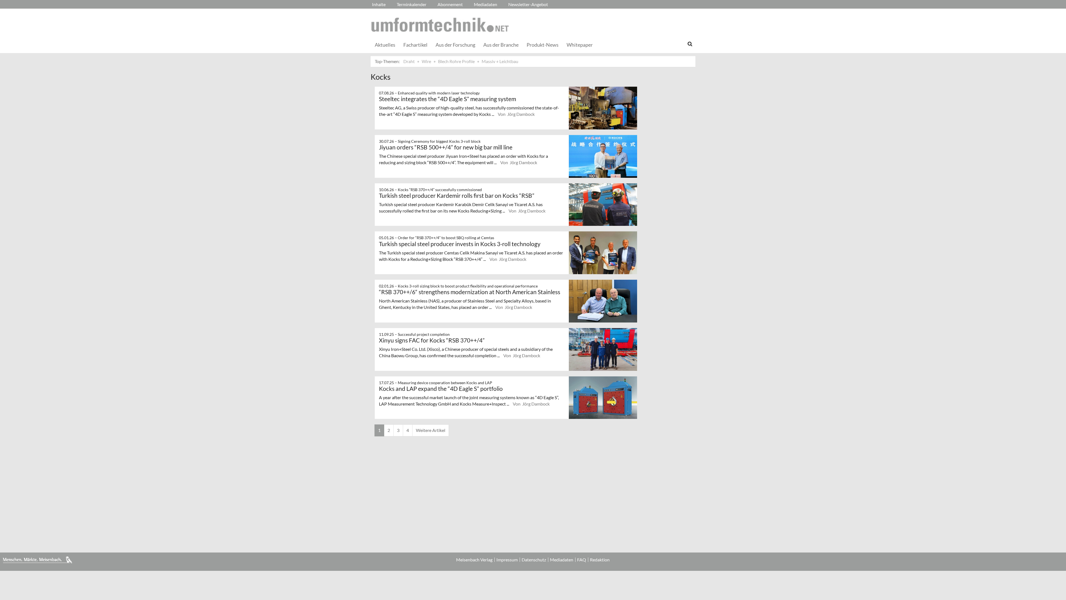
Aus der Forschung (455, 45)
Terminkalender (411, 4)
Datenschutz (534, 560)
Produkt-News (543, 45)
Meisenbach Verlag (474, 560)
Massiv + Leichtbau (500, 61)
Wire (426, 61)
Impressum (507, 560)
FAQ (581, 560)
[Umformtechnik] (440, 24)
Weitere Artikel (430, 430)
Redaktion (600, 560)
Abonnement (450, 4)
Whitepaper (580, 45)
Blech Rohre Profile (456, 61)
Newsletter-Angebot (528, 4)
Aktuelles (385, 45)
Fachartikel (415, 45)
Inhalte (379, 4)
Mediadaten (485, 4)
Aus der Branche (501, 45)
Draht (409, 61)
